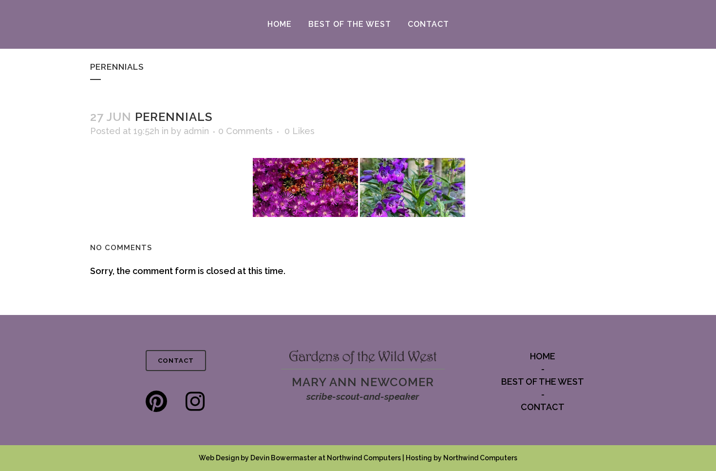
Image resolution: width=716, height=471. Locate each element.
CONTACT (176, 360)
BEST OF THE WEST (542, 381)
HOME (542, 356)
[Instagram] (195, 401)
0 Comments (245, 131)
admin (196, 131)
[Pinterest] (156, 401)
